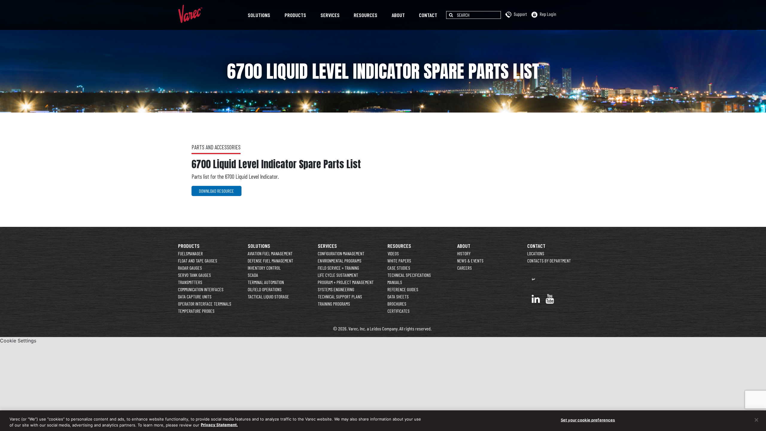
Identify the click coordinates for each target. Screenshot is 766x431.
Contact (428, 15)
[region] (383, 420)
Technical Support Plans (340, 296)
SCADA (253, 275)
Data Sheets (398, 296)
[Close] (756, 420)
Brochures (396, 303)
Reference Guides (402, 289)
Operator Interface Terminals (204, 303)
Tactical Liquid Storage (268, 296)
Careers (464, 268)
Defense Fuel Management (270, 260)
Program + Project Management (346, 282)
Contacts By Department (549, 260)
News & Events (470, 260)
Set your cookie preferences (588, 420)
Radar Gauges (190, 268)
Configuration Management (341, 253)
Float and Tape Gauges (197, 260)
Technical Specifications (409, 275)
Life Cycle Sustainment (338, 275)
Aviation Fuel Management (270, 253)
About (398, 15)
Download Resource (216, 191)
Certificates (398, 311)
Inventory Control (264, 268)
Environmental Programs (339, 260)
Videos (393, 253)
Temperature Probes (196, 311)
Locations (535, 253)
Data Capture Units (195, 296)
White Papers (399, 260)
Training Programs (334, 303)
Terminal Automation (266, 282)
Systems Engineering (336, 289)
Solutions (259, 15)
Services (330, 15)
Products (295, 15)
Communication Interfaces (201, 289)
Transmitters (190, 282)
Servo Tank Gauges (194, 275)
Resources (365, 15)
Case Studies (398, 268)
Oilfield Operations (265, 289)
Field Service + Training (338, 268)
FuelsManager (190, 253)
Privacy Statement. (219, 424)
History (464, 253)
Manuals (394, 282)
